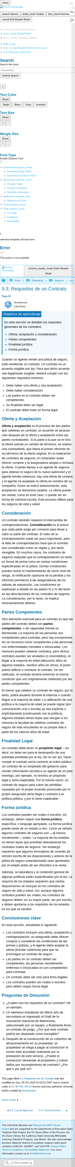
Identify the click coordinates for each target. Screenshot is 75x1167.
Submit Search (10, 75)
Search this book (9, 64)
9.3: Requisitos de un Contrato (37, 1078)
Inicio (17, 280)
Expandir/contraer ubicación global (71, 279)
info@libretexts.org (40, 1153)
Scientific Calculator (18, 192)
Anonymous (29, 1090)
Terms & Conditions (12, 1149)
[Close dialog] (2, 252)
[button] (12, 217)
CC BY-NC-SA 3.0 (21, 1086)
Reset (5, 99)
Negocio (59, 280)
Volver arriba (9, 1100)
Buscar (7, 1163)
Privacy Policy (58, 1146)
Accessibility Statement (37, 1149)
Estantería (37, 280)
